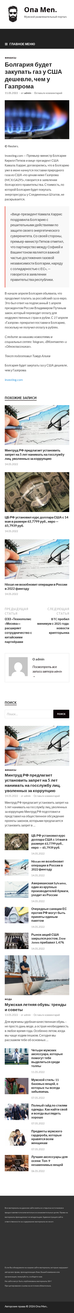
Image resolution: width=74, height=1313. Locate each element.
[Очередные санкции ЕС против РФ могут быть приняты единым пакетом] (16, 922)
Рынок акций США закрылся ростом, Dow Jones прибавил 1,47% (48, 938)
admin (27, 93)
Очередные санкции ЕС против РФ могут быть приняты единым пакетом (49, 914)
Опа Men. (40, 9)
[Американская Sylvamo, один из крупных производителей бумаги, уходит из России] (16, 896)
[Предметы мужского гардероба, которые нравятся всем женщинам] (16, 1144)
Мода (8, 999)
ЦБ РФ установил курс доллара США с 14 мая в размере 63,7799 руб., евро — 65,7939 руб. (36, 521)
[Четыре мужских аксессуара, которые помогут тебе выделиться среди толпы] (16, 1063)
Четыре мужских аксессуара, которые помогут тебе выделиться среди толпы (47, 1058)
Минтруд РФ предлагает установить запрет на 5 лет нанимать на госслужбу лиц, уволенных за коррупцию (34, 454)
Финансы (10, 58)
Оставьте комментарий (48, 93)
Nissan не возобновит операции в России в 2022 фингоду (47, 865)
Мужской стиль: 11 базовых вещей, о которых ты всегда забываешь (45, 1085)
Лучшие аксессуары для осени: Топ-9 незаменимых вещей (49, 1160)
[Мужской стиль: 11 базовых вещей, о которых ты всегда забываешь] (16, 1093)
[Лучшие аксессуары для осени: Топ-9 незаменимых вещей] (16, 1170)
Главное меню (22, 44)
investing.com (14, 379)
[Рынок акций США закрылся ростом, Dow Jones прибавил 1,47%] (16, 948)
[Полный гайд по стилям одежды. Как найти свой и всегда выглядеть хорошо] (16, 1119)
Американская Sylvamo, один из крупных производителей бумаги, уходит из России (50, 889)
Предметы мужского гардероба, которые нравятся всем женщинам (46, 1137)
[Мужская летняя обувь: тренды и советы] (37, 996)
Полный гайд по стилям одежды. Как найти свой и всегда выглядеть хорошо (49, 1111)
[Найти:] (37, 714)
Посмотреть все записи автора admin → (47, 671)
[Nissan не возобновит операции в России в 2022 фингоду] (37, 580)
